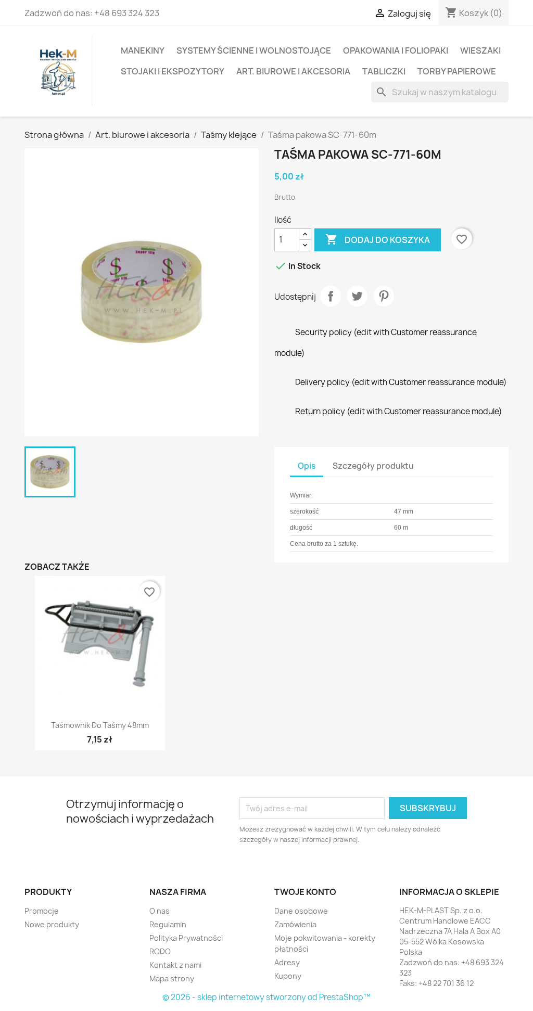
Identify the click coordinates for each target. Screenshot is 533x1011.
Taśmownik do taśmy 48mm (100, 725)
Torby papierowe (456, 71)
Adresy (287, 962)
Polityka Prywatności (186, 938)
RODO (160, 951)
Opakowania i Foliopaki (395, 50)
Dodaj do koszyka (377, 239)
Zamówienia (295, 924)
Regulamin (167, 924)
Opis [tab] (306, 465)
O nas (159, 911)
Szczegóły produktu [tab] (373, 465)
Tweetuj (357, 296)
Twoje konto (305, 892)
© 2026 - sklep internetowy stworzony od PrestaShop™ (266, 997)
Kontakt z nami (175, 965)
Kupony (287, 976)
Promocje (41, 911)
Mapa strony (171, 978)
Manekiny (142, 50)
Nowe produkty (51, 924)
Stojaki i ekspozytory (172, 71)
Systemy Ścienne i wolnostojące (253, 50)
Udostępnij (330, 296)
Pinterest (383, 296)
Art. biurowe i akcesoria (293, 71)
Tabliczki (383, 71)
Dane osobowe (301, 911)
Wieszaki (480, 50)
